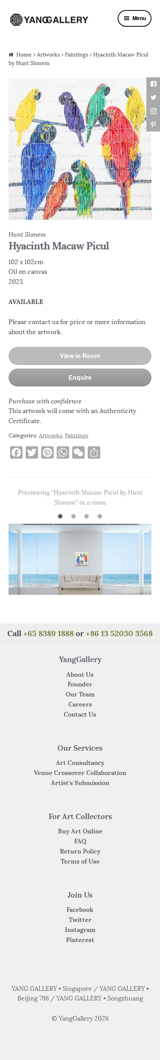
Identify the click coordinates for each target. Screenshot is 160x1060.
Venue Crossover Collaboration (80, 773)
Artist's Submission (80, 783)
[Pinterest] (153, 124)
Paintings (76, 54)
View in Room (80, 355)
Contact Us (80, 714)
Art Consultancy (80, 762)
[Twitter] (153, 97)
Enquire (80, 377)
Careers (80, 704)
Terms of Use (80, 861)
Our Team (80, 694)
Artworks (48, 54)
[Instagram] (153, 111)
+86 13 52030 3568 (119, 633)
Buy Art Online (80, 831)
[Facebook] (153, 84)
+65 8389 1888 (48, 633)
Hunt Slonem (27, 234)
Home (24, 54)
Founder (80, 684)
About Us (80, 674)
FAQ (80, 841)
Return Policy (80, 851)
